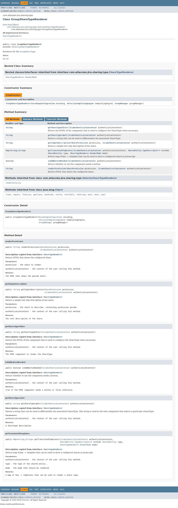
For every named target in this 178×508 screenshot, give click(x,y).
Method (37, 11)
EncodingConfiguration (43, 103)
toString (81, 194)
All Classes (59, 8)
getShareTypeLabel (57, 135)
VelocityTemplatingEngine (80, 103)
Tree (36, 3)
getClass (37, 194)
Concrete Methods (56, 119)
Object (59, 189)
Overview (5, 3)
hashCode (48, 194)
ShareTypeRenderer (12, 36)
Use (31, 3)
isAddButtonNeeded (57, 161)
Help (62, 3)
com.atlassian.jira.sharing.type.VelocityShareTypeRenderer (36, 27)
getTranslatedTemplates (60, 150)
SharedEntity (54, 153)
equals (16, 194)
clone (8, 194)
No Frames (44, 8)
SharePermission (79, 143)
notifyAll (69, 194)
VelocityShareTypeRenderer (25, 47)
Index (55, 3)
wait (90, 194)
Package (15, 3)
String (9, 127)
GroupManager (121, 103)
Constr (28, 11)
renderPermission (57, 168)
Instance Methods (33, 119)
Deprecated (45, 3)
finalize (26, 194)
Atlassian (25, 500)
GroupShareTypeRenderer (18, 103)
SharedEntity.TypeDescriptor (143, 150)
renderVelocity (13, 183)
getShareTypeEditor (58, 127)
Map (7, 150)
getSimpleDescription (59, 143)
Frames (33, 8)
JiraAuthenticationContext (83, 127)
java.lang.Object (11, 25)
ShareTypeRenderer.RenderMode (21, 77)
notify (58, 194)
